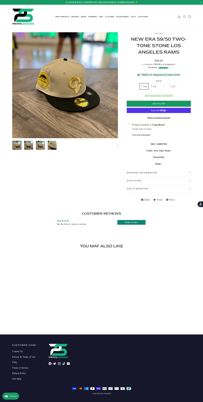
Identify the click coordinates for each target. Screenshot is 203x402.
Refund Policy (19, 373)
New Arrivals (62, 17)
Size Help (16, 379)
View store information (141, 135)
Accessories (122, 17)
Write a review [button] (131, 222)
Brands (75, 17)
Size (159, 81)
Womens (92, 17)
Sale (133, 17)
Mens (83, 17)
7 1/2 (172, 86)
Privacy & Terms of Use (23, 357)
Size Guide (134, 180)
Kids (101, 17)
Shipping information (142, 173)
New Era (159, 33)
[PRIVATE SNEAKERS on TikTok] (63, 363)
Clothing (109, 17)
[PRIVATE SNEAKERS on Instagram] (59, 363)
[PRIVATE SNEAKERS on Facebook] (50, 363)
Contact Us (17, 351)
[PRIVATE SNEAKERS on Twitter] (54, 363)
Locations (143, 17)
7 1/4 (153, 86)
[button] (159, 64)
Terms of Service (20, 368)
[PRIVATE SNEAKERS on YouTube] (68, 363)
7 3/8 (163, 86)
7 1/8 (144, 86)
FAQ (14, 362)
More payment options (158, 117)
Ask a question (137, 188)
